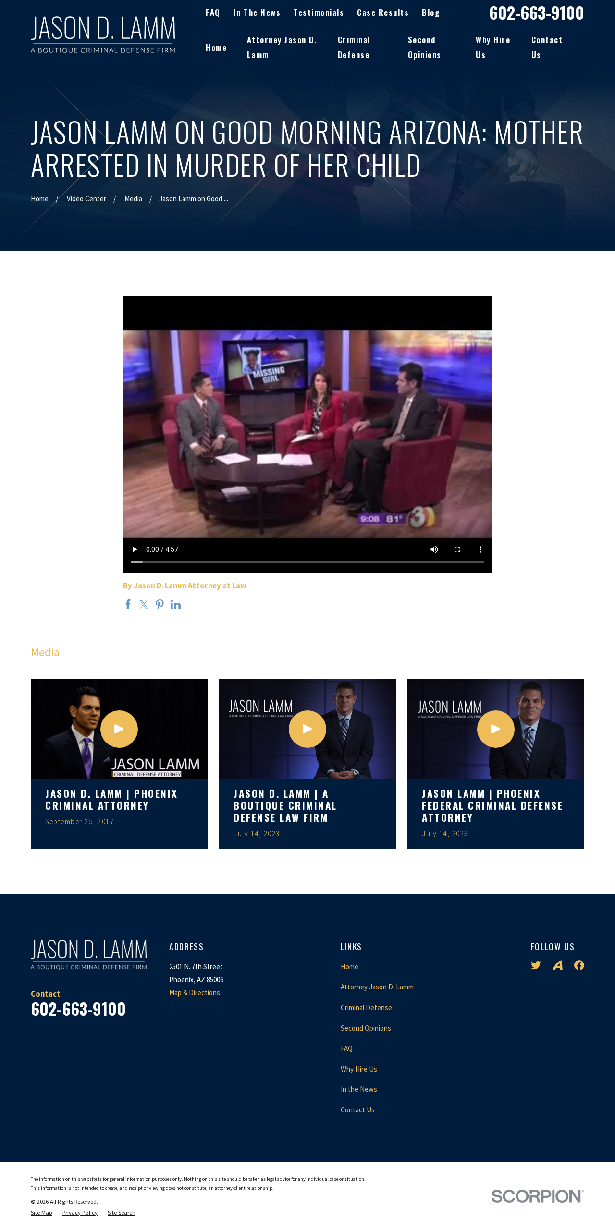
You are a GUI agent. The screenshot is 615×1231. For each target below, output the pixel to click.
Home (349, 966)
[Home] (103, 35)
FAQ (213, 12)
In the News (257, 12)
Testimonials (319, 12)
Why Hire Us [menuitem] (493, 47)
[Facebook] (579, 965)
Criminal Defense (366, 1007)
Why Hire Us (359, 1068)
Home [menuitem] (216, 47)
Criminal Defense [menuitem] (354, 47)
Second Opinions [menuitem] (425, 47)
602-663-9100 (536, 12)
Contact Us (358, 1109)
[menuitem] (41, 1213)
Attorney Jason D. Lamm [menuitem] (282, 47)
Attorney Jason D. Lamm (377, 986)
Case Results (383, 12)
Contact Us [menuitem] (547, 47)
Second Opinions (366, 1028)
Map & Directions (194, 992)
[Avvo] (558, 965)
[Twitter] (536, 965)
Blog (431, 12)
